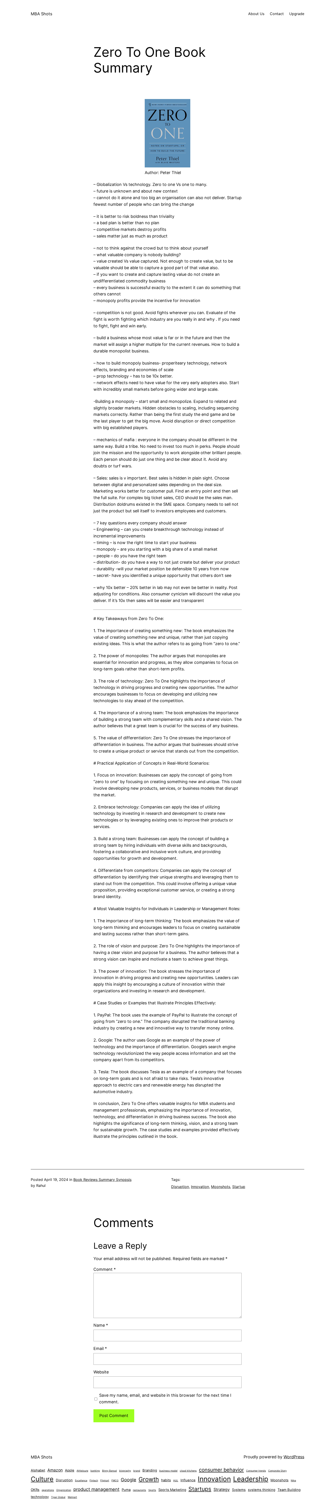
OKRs (35, 1490)
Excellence (81, 1480)
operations (48, 1490)
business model (168, 1470)
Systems (239, 1490)
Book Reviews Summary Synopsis (102, 1179)
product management (96, 1489)
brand (136, 1470)
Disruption (180, 1186)
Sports (152, 1490)
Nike (293, 1480)
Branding (149, 1470)
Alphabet (38, 1470)
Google (128, 1479)
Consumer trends (256, 1470)
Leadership (250, 1479)
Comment (104, 1269)
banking (95, 1470)
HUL (175, 1480)
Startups (199, 1488)
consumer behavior (221, 1470)
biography (125, 1470)
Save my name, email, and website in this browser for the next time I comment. (165, 1398)
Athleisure (82, 1470)
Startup (238, 1186)
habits (166, 1480)
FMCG (115, 1480)
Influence (188, 1480)
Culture (42, 1479)
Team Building (289, 1490)
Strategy (222, 1489)
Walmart (72, 1497)
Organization (63, 1490)
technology (40, 1497)
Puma (126, 1490)
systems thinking (261, 1490)
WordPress (293, 1456)
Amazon (55, 1470)
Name (100, 1325)
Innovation (200, 1186)
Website (101, 1372)
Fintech (94, 1480)
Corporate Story (277, 1470)
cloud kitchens (188, 1470)
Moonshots (220, 1186)
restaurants (139, 1490)
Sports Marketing (172, 1490)
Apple (69, 1470)
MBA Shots (41, 13)
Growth (149, 1479)
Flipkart (104, 1480)
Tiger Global (58, 1497)
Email (100, 1348)
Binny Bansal (109, 1470)
